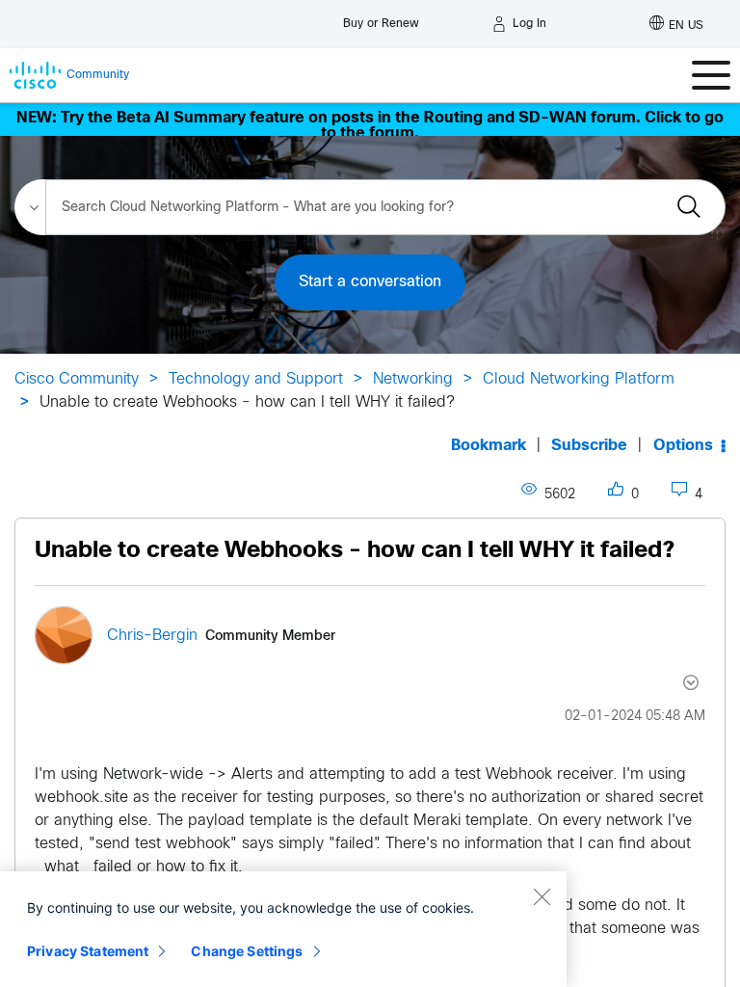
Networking (413, 379)
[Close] (541, 896)
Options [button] (683, 446)
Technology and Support (256, 379)
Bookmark (488, 446)
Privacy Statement (87, 951)
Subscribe (589, 446)
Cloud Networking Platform (578, 379)
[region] (283, 929)
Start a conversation (370, 282)
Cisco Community (76, 379)
